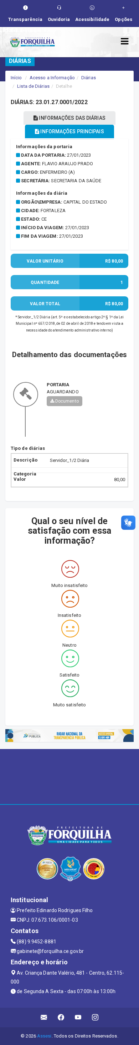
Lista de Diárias (33, 86)
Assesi (44, 1036)
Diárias (88, 77)
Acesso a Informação (52, 77)
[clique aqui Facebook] (61, 1017)
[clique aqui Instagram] (95, 1017)
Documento (66, 401)
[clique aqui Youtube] (78, 1017)
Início (16, 77)
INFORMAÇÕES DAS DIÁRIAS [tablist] (71, 118)
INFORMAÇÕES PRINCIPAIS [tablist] (71, 131)
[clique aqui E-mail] (44, 1017)
